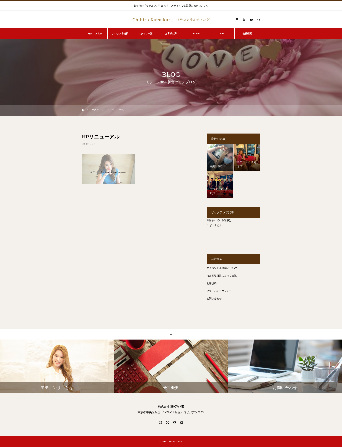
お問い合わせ (214, 298)
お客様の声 (171, 33)
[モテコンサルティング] (171, 19)
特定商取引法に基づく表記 (222, 275)
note (222, 33)
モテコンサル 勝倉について (222, 268)
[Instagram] (237, 19)
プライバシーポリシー (219, 290)
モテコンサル (95, 33)
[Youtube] (251, 19)
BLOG (196, 33)
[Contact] (258, 19)
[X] (244, 19)
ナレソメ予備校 (120, 33)
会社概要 (247, 33)
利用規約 (212, 283)
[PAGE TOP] (171, 334)
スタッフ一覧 (145, 33)
